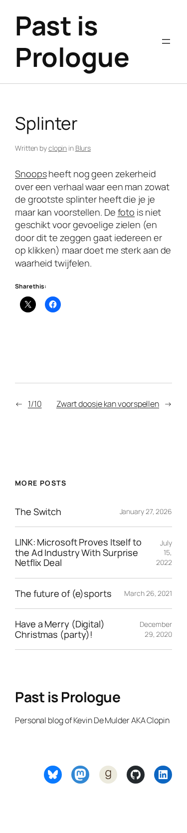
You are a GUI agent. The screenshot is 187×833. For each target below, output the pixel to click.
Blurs (83, 148)
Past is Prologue (72, 41)
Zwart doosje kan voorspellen (107, 403)
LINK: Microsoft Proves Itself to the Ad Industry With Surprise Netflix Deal (78, 552)
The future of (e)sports (63, 593)
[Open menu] (166, 41)
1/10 (35, 403)
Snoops (30, 174)
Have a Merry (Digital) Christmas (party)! (60, 629)
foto (126, 212)
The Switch (38, 512)
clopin (57, 148)
